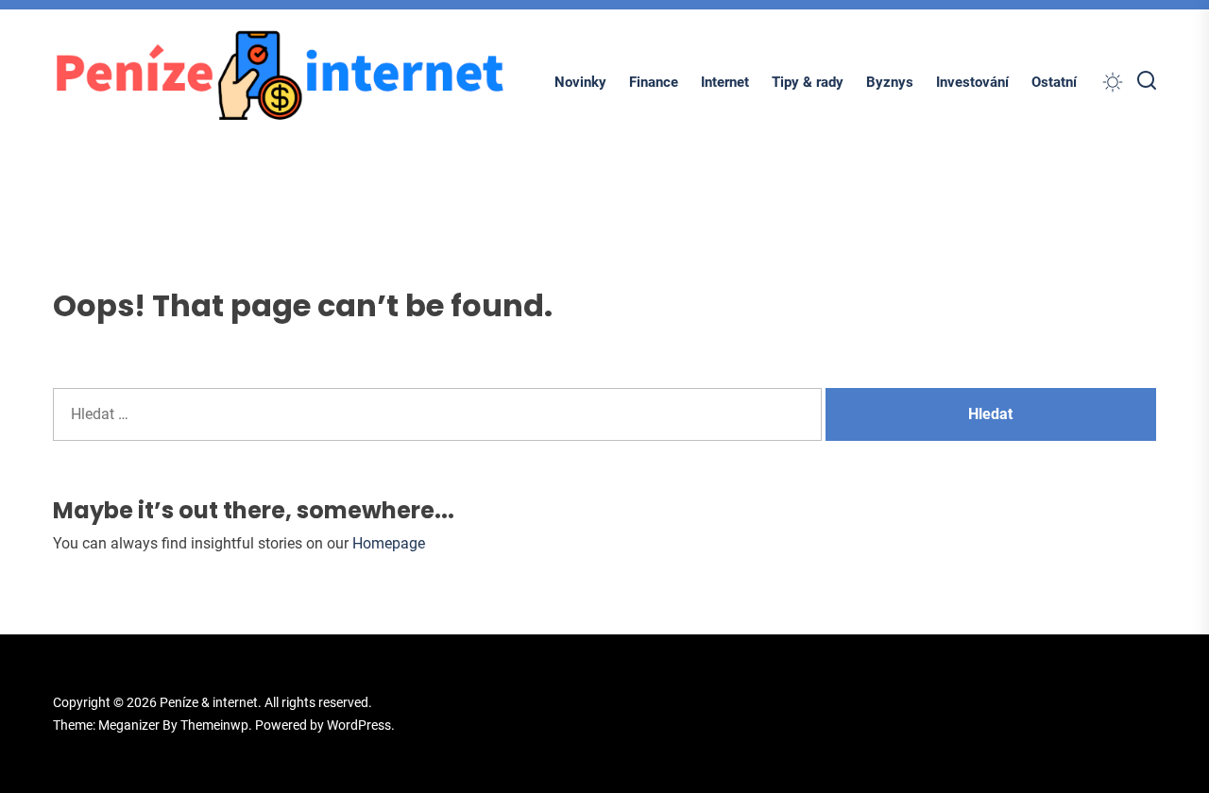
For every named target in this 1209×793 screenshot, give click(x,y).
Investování (972, 82)
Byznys (889, 82)
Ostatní (1054, 82)
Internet (725, 82)
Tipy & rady (807, 82)
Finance (653, 82)
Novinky (580, 82)
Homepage (388, 543)
